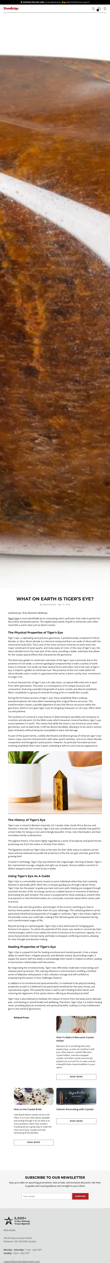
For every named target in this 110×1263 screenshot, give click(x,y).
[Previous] (13, 2)
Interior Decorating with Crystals (75, 1109)
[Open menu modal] (105, 8)
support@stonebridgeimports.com (22, 1261)
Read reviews (10, 1230)
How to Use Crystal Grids (28, 1109)
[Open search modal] (93, 8)
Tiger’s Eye (13, 618)
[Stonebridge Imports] (11, 8)
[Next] (97, 2)
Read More (76, 1076)
